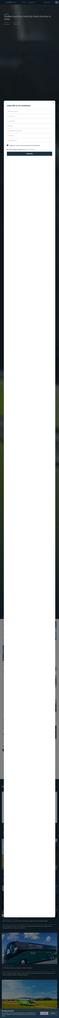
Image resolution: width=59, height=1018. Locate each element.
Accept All (44, 1013)
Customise (53, 1013)
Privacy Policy (30, 149)
